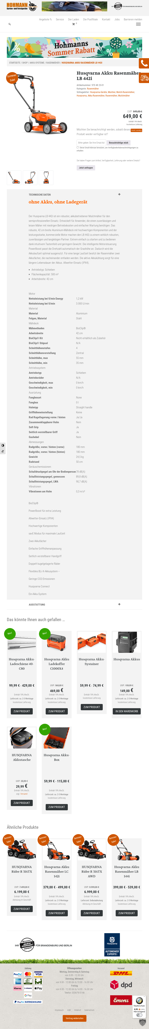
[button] (142, 1022)
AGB (69, 1010)
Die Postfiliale (90, 19)
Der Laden (73, 19)
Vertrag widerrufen (74, 1018)
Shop (25, 62)
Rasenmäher (53, 62)
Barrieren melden (133, 19)
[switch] (139, 1015)
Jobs (117, 19)
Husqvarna (82, 95)
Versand (23, 794)
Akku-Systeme (37, 62)
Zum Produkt (22, 711)
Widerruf (77, 1010)
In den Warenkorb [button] (127, 711)
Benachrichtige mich (118, 142)
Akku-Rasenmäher (96, 95)
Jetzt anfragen (86, 167)
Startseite (14, 62)
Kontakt (106, 19)
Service (60, 19)
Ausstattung (37, 604)
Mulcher (111, 92)
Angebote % (45, 19)
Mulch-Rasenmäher (125, 92)
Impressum (59, 1010)
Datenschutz (89, 1010)
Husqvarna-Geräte (98, 92)
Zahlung (28, 968)
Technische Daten (40, 194)
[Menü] (138, 24)
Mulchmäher (124, 95)
